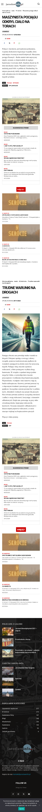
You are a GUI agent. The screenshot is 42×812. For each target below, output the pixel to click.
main (13, 10)
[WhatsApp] (19, 43)
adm (8, 39)
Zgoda (21, 809)
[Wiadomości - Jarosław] (14, 4)
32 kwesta (6, 246)
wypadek (16, 83)
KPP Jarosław (13, 85)
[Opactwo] (7, 682)
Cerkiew (18, 689)
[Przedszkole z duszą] (7, 642)
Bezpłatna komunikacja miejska (14, 260)
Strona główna (6, 10)
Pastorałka (8, 170)
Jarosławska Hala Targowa (24, 668)
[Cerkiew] (7, 693)
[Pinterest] (14, 43)
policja (9, 83)
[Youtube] (29, 794)
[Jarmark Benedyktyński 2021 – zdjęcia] (7, 632)
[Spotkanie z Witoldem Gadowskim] (21, 202)
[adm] (3, 38)
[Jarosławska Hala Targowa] (7, 671)
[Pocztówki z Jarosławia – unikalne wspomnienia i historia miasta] (7, 653)
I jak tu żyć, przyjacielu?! (13, 146)
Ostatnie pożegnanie (12, 134)
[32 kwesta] (21, 233)
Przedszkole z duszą (22, 639)
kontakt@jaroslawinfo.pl (22, 774)
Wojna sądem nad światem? (14, 158)
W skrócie (18, 10)
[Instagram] (18, 794)
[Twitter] (9, 43)
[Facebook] (4, 43)
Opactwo (18, 679)
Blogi (6, 132)
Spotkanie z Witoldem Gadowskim (15, 215)
